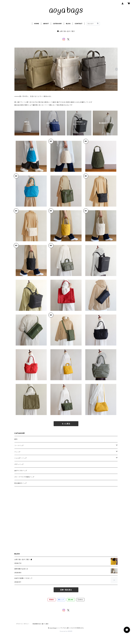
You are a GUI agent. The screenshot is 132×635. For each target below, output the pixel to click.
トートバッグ (19, 445)
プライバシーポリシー (22, 624)
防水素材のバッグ (20, 483)
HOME (36, 24)
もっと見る (66, 424)
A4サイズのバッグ (20, 471)
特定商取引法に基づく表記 (40, 624)
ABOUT (46, 24)
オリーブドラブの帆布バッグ (24, 477)
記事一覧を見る (66, 590)
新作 (16, 439)
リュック (17, 452)
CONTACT (78, 24)
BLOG (68, 24)
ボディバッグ (19, 464)
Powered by (64, 631)
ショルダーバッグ (20, 458)
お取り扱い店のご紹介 (67, 31)
